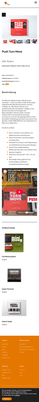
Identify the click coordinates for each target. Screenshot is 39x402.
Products (4, 352)
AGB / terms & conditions (27, 350)
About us (22, 370)
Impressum (23, 344)
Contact (22, 352)
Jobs (21, 375)
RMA (3, 375)
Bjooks (17, 81)
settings (17, 395)
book (7, 84)
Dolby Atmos (6, 358)
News (3, 350)
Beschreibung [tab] (9, 92)
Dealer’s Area (6, 370)
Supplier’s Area (6, 373)
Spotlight (5, 355)
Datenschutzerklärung (26, 347)
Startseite (5, 344)
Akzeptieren (7, 399)
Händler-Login (6, 378)
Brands (4, 347)
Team (21, 373)
